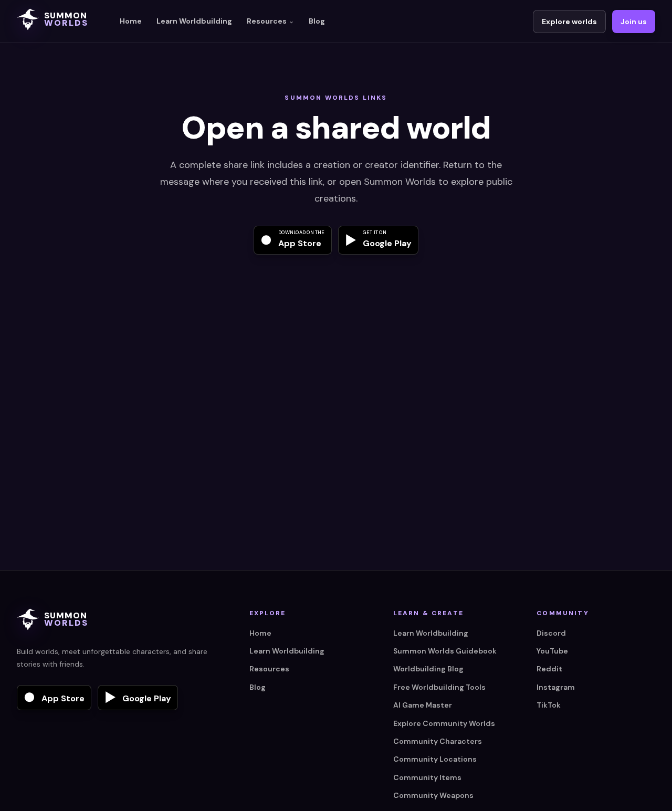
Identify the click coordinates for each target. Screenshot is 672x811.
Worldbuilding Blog (428, 668)
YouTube (552, 651)
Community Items (427, 777)
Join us (634, 21)
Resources (270, 21)
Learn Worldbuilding (194, 21)
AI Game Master (422, 705)
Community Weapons (433, 795)
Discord (551, 633)
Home (131, 21)
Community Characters (437, 741)
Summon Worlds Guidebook (445, 651)
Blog (317, 21)
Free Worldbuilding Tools (439, 687)
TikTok (549, 705)
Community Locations (435, 759)
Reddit (549, 668)
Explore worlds (569, 21)
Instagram (556, 687)
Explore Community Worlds (444, 723)
